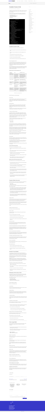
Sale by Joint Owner (13, 28)
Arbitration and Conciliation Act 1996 (18, 384)
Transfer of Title (12, 26)
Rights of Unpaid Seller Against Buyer (14, 41)
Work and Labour (13, 23)
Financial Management (30, 19)
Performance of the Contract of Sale (13, 33)
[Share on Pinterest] (17, 376)
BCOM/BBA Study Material (31, 13)
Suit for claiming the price (14, 42)
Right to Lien (12, 39)
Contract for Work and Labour (13, 16)
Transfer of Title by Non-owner (13, 25)
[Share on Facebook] (16, 376)
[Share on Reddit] (22, 376)
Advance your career (30, 11)
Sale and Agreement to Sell (13, 21)
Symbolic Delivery (13, 35)
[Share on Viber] (19, 376)
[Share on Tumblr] (23, 376)
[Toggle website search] (36, 1)
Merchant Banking (30, 26)
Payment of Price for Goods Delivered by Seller (15, 37)
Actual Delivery (13, 34)
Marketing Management (30, 25)
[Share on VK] (21, 376)
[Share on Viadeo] (24, 376)
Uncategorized (30, 32)
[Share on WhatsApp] (26, 376)
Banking (29, 12)
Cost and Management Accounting (31, 18)
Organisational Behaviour (30, 27)
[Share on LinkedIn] (18, 376)
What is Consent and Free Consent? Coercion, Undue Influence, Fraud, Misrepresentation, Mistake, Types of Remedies (12, 385)
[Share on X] (14, 376)
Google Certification (30, 20)
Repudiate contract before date (14, 43)
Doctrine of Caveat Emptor (12, 32)
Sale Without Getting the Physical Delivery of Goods (16, 30)
